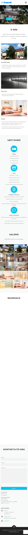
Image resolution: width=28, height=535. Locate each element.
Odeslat (14, 488)
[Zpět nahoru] (14, 527)
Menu (26, 2)
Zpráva (3, 467)
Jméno (2, 457)
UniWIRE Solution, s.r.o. (14, 531)
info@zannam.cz (7, 520)
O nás (9, 19)
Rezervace (17, 19)
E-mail (3, 462)
